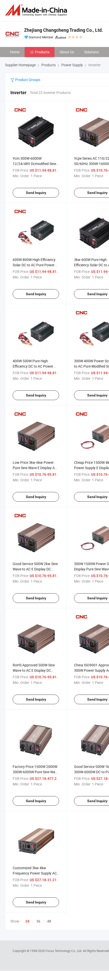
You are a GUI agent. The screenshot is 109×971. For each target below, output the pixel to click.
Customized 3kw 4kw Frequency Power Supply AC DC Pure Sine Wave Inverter (35, 873)
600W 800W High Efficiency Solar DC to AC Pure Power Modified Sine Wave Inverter (34, 265)
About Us (67, 52)
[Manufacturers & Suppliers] (37, 10)
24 (27, 921)
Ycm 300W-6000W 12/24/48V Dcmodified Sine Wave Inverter (34, 163)
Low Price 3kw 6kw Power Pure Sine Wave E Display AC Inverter (35, 467)
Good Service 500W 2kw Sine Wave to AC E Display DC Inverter (35, 569)
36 (38, 921)
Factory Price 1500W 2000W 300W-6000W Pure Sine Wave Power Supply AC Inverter (36, 772)
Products (42, 52)
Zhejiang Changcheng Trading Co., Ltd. (63, 30)
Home (15, 52)
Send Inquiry (36, 193)
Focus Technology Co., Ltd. (64, 951)
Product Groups (27, 79)
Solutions (91, 52)
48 (49, 921)
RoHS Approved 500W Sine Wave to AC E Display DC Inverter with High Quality (34, 670)
